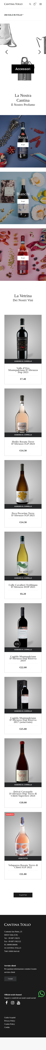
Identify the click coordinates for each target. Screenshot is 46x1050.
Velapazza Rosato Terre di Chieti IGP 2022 (23, 866)
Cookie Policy (9, 1024)
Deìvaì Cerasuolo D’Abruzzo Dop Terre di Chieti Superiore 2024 (23, 793)
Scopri (23, 144)
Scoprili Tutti (23, 895)
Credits (7, 1027)
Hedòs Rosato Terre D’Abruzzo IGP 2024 (23, 442)
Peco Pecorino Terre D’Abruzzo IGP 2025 (23, 514)
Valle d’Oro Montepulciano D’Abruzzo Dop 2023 (23, 370)
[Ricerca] (29, 4)
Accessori (22, 69)
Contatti (10, 979)
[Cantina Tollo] (13, 4)
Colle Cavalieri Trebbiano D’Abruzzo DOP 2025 (23, 585)
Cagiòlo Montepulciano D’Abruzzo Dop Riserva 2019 (23, 658)
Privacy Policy (9, 1021)
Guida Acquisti (9, 1018)
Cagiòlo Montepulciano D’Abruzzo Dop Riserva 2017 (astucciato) (23, 719)
